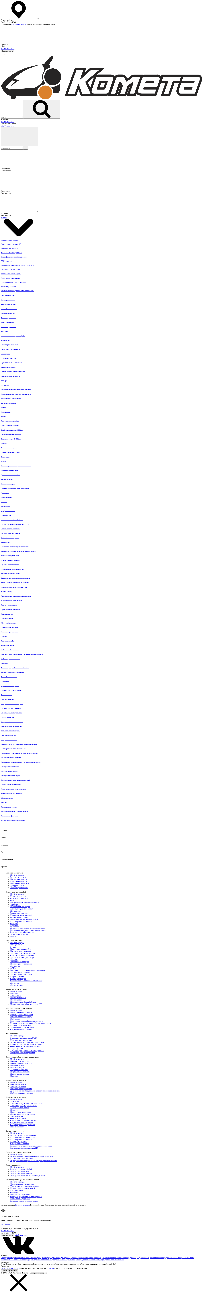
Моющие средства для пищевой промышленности (18, 551)
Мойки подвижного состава (10, 659)
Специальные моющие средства (12, 704)
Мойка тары (5, 542)
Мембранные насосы (8, 304)
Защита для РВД (6, 591)
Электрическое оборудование (11, 398)
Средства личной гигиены (10, 565)
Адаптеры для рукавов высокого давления (16, 596)
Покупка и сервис (22, 1205)
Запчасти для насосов (8, 318)
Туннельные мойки (7, 645)
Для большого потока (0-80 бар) (12, 430)
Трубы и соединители (8, 403)
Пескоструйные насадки (9, 345)
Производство (6, 515)
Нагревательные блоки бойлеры (12, 520)
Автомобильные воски (9, 677)
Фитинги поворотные (8, 367)
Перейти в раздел (17, 875)
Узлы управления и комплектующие (13, 789)
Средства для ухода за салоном (12, 690)
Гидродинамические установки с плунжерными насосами (20, 762)
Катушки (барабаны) (70, 1258)
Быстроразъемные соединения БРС (13, 749)
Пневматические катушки (10, 425)
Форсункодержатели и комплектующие (14, 811)
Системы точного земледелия (11, 784)
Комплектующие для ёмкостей (11, 793)
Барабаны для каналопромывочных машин (16, 466)
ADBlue (3, 461)
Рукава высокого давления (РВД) (12, 569)
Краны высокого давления (10, 573)
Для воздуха (5, 457)
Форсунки (4, 331)
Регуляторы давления (8, 358)
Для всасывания (6, 497)
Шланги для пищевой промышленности (14, 547)
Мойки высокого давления (90, 1258)
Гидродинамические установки (62, 1260)
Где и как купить (7, 1268)
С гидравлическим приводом (11, 434)
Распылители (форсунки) (9, 816)
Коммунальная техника (40, 1260)
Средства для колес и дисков (11, 708)
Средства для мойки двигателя (11, 713)
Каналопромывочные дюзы (10, 376)
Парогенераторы (7, 618)
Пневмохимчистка (7, 717)
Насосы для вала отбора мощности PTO (15, 524)
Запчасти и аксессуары (9, 448)
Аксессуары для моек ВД (52, 1258)
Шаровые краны (7, 798)
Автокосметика (6, 695)
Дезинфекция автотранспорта (11, 560)
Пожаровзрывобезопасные (10, 452)
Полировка (5, 681)
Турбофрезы (5, 340)
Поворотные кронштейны (10, 421)
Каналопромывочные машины (11, 726)
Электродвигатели (83, 1260)
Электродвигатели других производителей (15, 780)
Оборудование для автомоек (12, 1258)
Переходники (5, 354)
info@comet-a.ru (7, 126)
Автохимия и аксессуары (20, 1260)
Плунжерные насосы (8, 300)
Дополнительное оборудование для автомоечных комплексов (22, 654)
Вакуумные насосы (7, 295)
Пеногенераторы (7, 614)
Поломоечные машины (9, 605)
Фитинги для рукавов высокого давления (15, 578)
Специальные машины (9, 740)
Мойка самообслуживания (10, 650)
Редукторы (5, 385)
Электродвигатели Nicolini (10, 767)
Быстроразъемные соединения (11, 600)
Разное (3, 407)
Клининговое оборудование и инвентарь (166, 1258)
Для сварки (5, 493)
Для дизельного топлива (9, 470)
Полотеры (4, 636)
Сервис (17, 1268)
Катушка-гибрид (7, 479)
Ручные (3, 416)
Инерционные (5, 412)
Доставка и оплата (18, 24)
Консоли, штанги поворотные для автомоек (16, 394)
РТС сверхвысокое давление (11, 757)
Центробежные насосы (9, 309)
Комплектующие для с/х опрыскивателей (107, 1260)
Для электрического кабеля (10, 475)
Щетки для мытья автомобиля (11, 363)
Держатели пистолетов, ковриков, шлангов (16, 389)
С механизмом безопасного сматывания (15, 488)
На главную (5, 1224)
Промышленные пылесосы (10, 609)
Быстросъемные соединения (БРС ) (13, 336)
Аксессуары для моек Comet (11, 349)
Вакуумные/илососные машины (12, 722)
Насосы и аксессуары (32, 1258)
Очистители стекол (7, 699)
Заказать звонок (7, 51)
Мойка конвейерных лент (10, 555)
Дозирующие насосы (8, 313)
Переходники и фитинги (9, 807)
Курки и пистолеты (7, 322)
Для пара (4, 443)
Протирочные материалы (10, 686)
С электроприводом (8, 484)
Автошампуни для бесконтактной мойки (15, 668)
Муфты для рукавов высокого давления (15, 582)
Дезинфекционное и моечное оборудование (118, 1258)
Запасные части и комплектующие (13, 820)
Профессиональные (8, 511)
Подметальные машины (9, 627)
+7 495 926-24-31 (7, 49)
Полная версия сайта (9, 1270)
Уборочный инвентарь (8, 623)
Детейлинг (4, 663)
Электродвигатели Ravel (9, 771)
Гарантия (50, 1268)
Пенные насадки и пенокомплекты (13, 371)
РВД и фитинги (143, 1258)
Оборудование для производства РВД (14, 587)
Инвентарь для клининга (9, 632)
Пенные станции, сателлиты (10, 529)
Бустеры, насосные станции (10, 533)
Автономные (5, 506)
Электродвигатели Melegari (10, 775)
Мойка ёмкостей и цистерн (10, 538)
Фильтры (4, 381)
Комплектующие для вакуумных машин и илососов (19, 744)
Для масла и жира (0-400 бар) (11, 439)
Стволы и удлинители (8, 327)
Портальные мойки (7, 641)
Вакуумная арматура (8, 735)
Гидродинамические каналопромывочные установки (19, 753)
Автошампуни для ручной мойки (12, 672)
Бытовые (4, 502)
